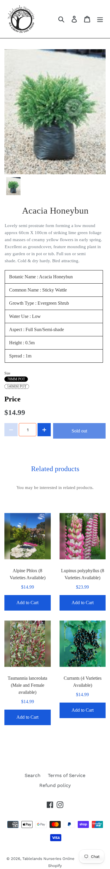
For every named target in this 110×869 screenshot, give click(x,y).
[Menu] (100, 19)
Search (32, 775)
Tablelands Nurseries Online (49, 858)
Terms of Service (66, 775)
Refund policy (55, 785)
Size (7, 373)
